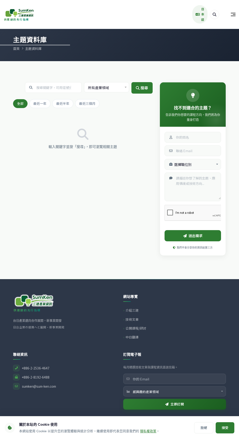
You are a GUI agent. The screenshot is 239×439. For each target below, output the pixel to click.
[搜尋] (214, 14)
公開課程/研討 (136, 328)
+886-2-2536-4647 (35, 368)
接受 (225, 427)
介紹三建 (132, 310)
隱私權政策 (148, 431)
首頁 (16, 48)
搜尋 (144, 88)
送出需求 (196, 235)
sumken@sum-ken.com (39, 386)
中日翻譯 (132, 337)
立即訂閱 (177, 404)
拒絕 (203, 427)
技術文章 (132, 319)
